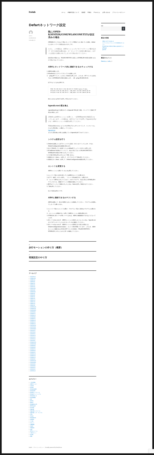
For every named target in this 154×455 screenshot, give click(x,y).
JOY (31, 399)
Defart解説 (33, 397)
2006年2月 (33, 357)
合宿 (31, 429)
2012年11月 (33, 288)
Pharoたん (97, 12)
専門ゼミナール (33, 431)
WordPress (33, 417)
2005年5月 (32, 369)
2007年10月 (33, 328)
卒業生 (89, 12)
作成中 (31, 426)
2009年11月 (33, 308)
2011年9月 (32, 293)
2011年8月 (32, 295)
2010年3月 (32, 302)
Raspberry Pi (33, 404)
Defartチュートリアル (35, 394)
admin (30, 35)
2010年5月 (32, 298)
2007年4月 (33, 335)
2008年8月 (33, 317)
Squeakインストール (35, 411)
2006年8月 (33, 347)
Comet (32, 385)
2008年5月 (33, 318)
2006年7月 (33, 349)
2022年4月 (33, 276)
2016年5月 (32, 283)
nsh (109, 61)
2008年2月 (33, 323)
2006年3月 (33, 355)
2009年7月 (33, 313)
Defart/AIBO (33, 389)
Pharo (31, 402)
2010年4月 (32, 300)
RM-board (32, 406)
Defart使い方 (32, 40)
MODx (31, 401)
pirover (104, 49)
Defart (32, 387)
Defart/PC (32, 390)
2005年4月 (33, 371)
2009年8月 (33, 312)
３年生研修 (32, 382)
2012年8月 (32, 290)
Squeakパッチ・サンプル (36, 412)
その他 (31, 421)
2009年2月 (33, 315)
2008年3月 (33, 322)
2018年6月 (32, 280)
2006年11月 (33, 344)
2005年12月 (33, 360)
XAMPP (32, 419)
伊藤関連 (32, 424)
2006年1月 (32, 359)
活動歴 (83, 12)
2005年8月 (33, 365)
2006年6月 (33, 350)
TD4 (31, 414)
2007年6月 (33, 332)
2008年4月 (33, 320)
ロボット (32, 422)
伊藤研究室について (73, 12)
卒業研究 (32, 427)
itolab (32, 12)
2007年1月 (32, 340)
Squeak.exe (51, 130)
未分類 (31, 434)
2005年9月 (33, 364)
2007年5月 (32, 334)
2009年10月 (33, 310)
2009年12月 (33, 307)
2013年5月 (32, 286)
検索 (102, 26)
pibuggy (104, 48)
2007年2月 (33, 339)
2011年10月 (33, 291)
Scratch (32, 407)
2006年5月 (33, 352)
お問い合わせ (106, 12)
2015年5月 (32, 285)
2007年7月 (32, 330)
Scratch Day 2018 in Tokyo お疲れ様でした (113, 46)
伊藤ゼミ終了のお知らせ (108, 41)
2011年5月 (32, 297)
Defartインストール (35, 392)
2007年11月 (33, 327)
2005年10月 (33, 362)
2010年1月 (32, 305)
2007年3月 (33, 337)
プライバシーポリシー (118, 12)
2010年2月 (32, 303)
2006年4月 (33, 354)
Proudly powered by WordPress (53, 447)
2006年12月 (33, 342)
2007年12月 (33, 325)
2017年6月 (32, 281)
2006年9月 (33, 345)
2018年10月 (33, 278)
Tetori (31, 416)
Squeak (32, 409)
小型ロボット (33, 433)
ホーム (63, 12)
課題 (31, 436)
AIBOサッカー (33, 384)
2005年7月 (32, 367)
